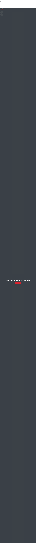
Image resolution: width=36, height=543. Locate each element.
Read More (18, 282)
